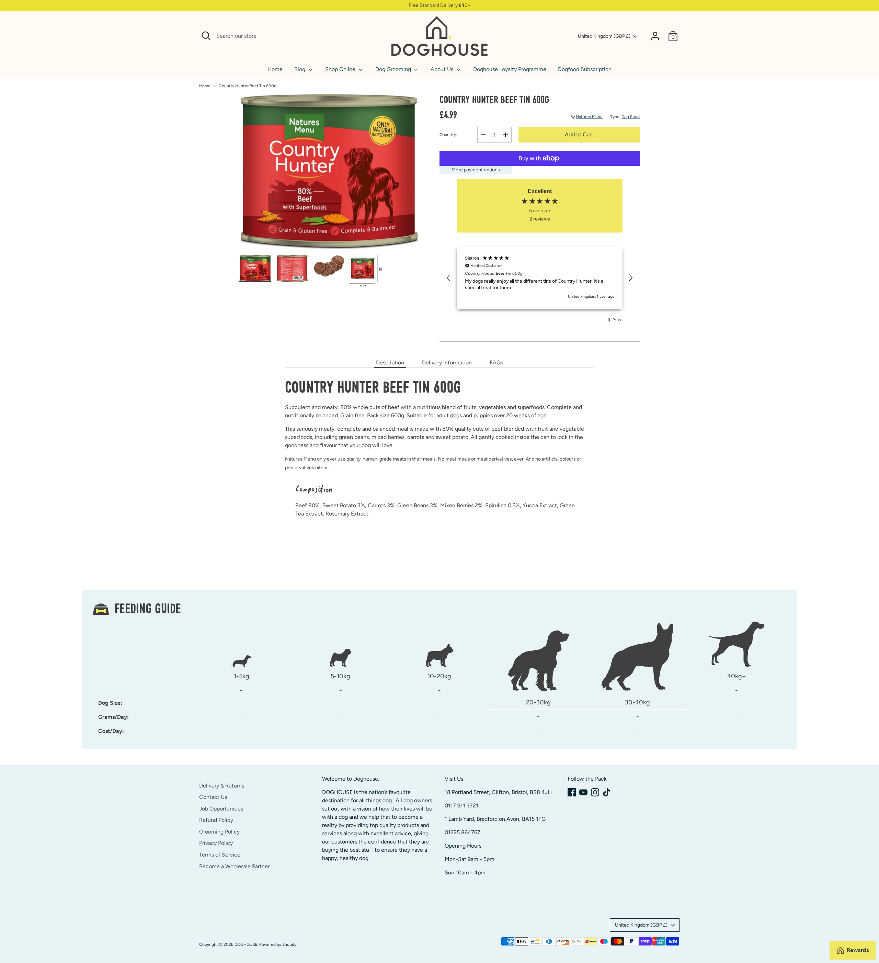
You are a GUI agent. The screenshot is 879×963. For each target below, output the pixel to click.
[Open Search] (206, 36)
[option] (329, 174)
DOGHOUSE (246, 944)
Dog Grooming (393, 69)
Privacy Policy (216, 843)
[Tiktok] (607, 792)
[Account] (655, 36)
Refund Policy (216, 820)
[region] (540, 277)
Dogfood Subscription (585, 69)
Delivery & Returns (221, 785)
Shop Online (341, 69)
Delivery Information (447, 362)
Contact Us (213, 797)
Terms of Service (219, 854)
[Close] (378, 36)
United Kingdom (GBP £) (604, 36)
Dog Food (630, 116)
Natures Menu (589, 116)
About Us (443, 69)
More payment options (476, 170)
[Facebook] (572, 792)
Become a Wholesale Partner (234, 866)
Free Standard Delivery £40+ (440, 5)
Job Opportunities (221, 808)
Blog (300, 69)
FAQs (496, 362)
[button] (449, 278)
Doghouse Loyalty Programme (509, 69)
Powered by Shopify (277, 944)
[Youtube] (583, 792)
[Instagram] (595, 792)
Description (390, 362)
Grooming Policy (219, 831)
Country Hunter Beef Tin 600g (247, 85)
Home (275, 69)
